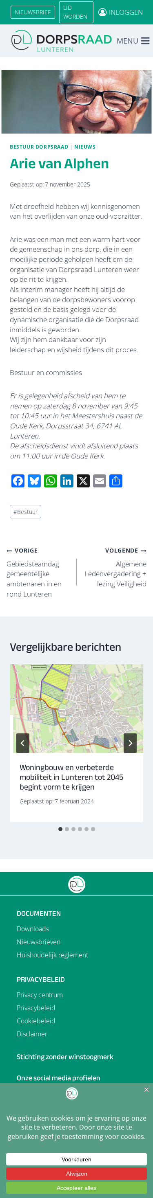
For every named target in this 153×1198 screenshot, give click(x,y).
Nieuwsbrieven (38, 941)
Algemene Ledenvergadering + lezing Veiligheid (115, 567)
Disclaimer (32, 1033)
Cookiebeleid (36, 1020)
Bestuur (25, 512)
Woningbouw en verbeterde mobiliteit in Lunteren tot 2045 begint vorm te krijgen (71, 777)
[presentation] (76, 708)
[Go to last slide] (22, 743)
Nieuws (85, 146)
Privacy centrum (40, 994)
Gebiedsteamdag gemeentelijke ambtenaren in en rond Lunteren (34, 572)
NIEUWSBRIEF (33, 12)
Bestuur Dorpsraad (39, 146)
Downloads (33, 928)
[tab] (60, 829)
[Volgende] (130, 743)
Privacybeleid (36, 1007)
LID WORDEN (75, 12)
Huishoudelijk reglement (52, 954)
